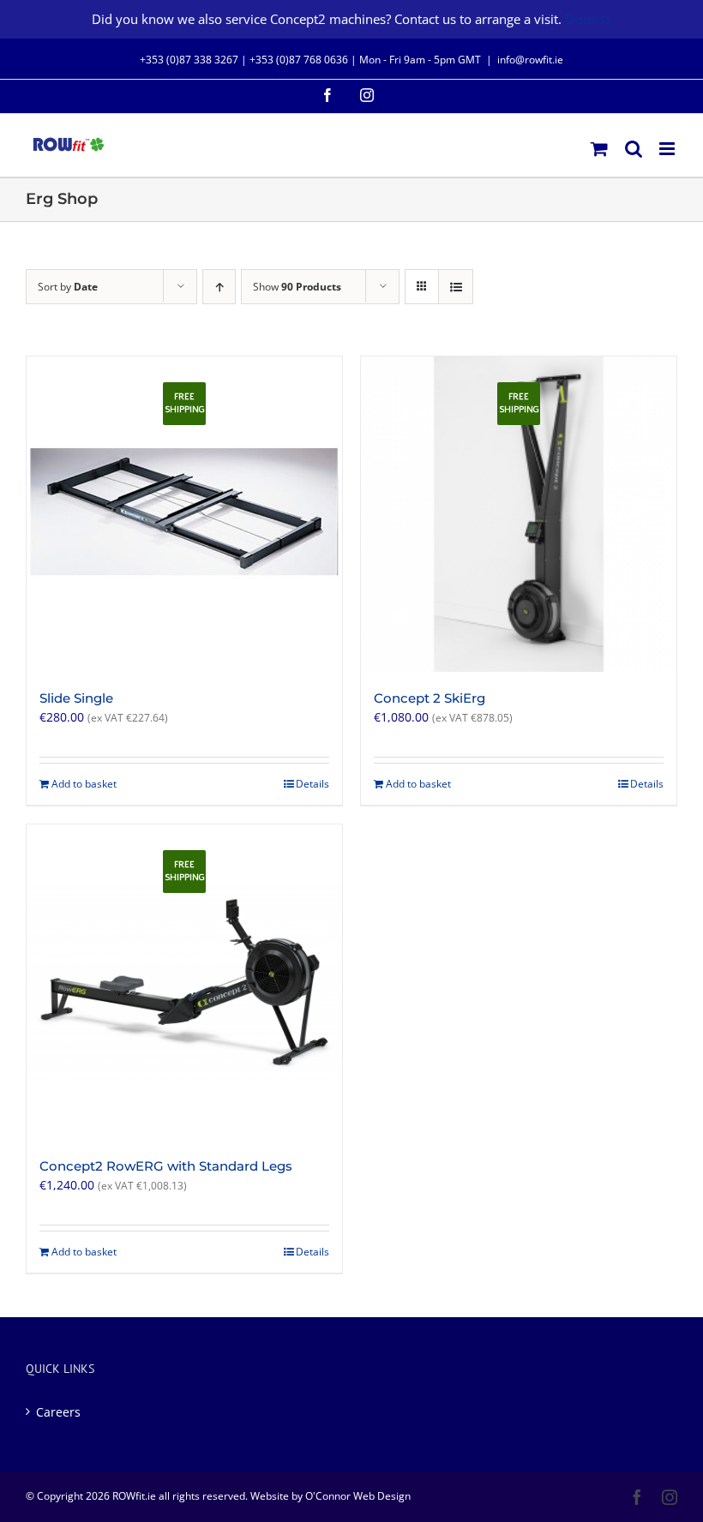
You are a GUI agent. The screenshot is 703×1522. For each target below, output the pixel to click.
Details (312, 783)
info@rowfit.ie (530, 59)
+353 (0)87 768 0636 (298, 59)
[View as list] (455, 286)
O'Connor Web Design (358, 1496)
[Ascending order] (219, 286)
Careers (58, 1412)
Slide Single (76, 698)
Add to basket (84, 783)
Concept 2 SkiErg (429, 698)
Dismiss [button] (588, 18)
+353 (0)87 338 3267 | (194, 59)
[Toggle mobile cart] (599, 149)
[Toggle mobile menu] (668, 149)
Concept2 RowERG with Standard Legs (165, 1166)
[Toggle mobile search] (633, 149)
